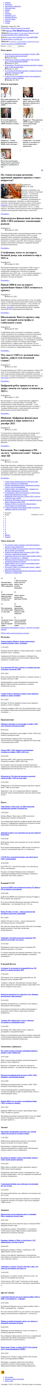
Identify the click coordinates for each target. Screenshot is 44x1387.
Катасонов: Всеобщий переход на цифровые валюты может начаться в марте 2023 (23, 501)
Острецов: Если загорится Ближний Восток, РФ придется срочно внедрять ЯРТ (18, 969)
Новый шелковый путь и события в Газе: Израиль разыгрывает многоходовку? (19, 995)
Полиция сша (6, 39)
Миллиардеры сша (6, 43)
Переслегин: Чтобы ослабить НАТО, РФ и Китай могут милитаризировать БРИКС (22, 60)
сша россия (21, 43)
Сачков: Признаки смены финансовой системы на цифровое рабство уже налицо (22, 508)
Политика (8, 4)
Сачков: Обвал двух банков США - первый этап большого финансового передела (21, 490)
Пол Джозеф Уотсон (22, 35)
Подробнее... (5, 214)
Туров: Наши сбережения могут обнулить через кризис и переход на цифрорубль (21, 482)
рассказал (4, 205)
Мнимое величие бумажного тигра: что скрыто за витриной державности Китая (19, 1322)
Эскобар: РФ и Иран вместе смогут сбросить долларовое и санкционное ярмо (17, 1021)
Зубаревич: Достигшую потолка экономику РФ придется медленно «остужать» (18, 939)
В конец (8, 537)
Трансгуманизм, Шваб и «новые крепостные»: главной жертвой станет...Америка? (18, 642)
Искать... (4, 46)
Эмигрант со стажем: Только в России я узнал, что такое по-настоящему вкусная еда (19, 1267)
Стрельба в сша (24, 41)
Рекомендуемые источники (14, 1379)
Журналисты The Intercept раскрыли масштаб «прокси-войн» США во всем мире (18, 777)
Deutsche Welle (28, 31)
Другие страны (10, 19)
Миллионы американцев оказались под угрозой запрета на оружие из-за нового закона (18, 1132)
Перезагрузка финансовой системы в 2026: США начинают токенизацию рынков (19, 1076)
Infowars (9, 31)
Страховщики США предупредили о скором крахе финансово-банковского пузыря (22, 493)
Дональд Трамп (23, 33)
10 (6, 533)
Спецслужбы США (13, 37)
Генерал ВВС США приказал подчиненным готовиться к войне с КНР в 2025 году (17, 751)
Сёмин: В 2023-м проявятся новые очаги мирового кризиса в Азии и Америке (23, 77)
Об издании (9, 1377)
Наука (7, 12)
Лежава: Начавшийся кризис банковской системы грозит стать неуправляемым (22, 486)
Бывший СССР (10, 15)
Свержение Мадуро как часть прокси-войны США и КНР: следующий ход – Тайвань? (20, 1298)
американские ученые (15, 41)
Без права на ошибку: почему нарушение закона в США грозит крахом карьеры (19, 1158)
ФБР (36, 37)
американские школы (34, 41)
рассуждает (5, 377)
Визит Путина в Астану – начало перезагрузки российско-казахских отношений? (18, 912)
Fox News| (18, 30)
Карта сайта (9, 1381)
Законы (7, 10)
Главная (7, 2)
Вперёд (7, 535)
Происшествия (10, 8)
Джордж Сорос (33, 33)
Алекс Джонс (13, 33)
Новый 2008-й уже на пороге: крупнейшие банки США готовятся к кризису (19, 1102)
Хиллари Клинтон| (7, 35)
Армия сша (13, 39)
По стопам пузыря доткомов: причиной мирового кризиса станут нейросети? (19, 1052)
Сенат (28, 37)
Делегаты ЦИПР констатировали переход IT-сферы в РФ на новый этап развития (20, 888)
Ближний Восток (11, 17)
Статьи (7, 23)
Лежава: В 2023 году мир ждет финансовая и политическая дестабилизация (20, 505)
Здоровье (8, 13)
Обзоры (7, 21)
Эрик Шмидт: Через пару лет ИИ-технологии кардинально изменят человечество (17, 807)
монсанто (13, 43)
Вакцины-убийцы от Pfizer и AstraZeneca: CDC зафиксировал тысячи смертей (18, 1241)
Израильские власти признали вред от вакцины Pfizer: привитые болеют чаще (18, 1215)
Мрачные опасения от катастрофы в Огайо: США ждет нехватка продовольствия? (22, 55)
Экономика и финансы (13, 6)
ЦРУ (32, 37)
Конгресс (23, 37)
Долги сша (19, 39)
